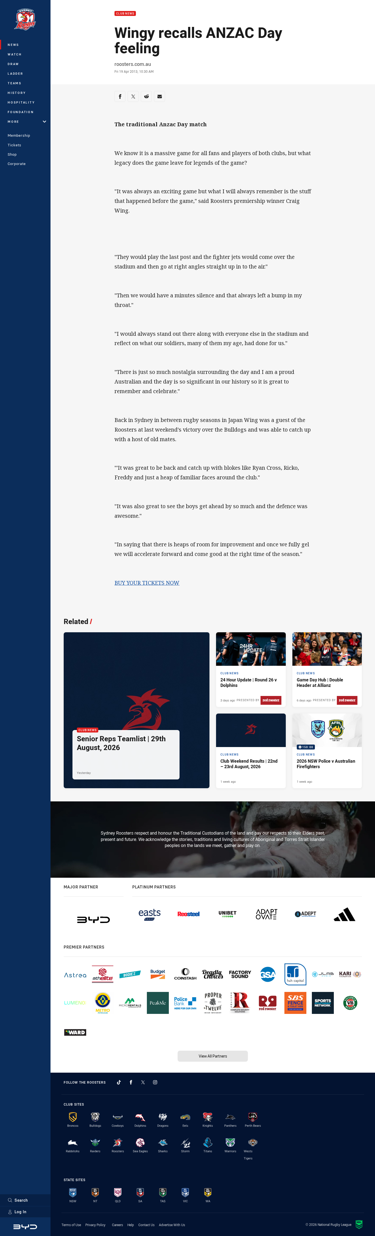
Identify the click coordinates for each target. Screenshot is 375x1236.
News (13, 45)
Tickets (14, 144)
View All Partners (213, 1056)
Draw (13, 64)
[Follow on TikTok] (119, 1082)
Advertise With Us (172, 1225)
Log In (21, 1211)
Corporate (17, 163)
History (17, 93)
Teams (15, 83)
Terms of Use (71, 1225)
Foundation (21, 112)
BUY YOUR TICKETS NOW (147, 582)
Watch (15, 54)
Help (130, 1225)
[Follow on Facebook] (131, 1082)
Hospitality (21, 102)
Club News (125, 13)
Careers (117, 1225)
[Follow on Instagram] (155, 1082)
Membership (19, 135)
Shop (12, 154)
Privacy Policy (95, 1225)
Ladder (15, 73)
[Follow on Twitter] (143, 1082)
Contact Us (146, 1225)
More (13, 121)
